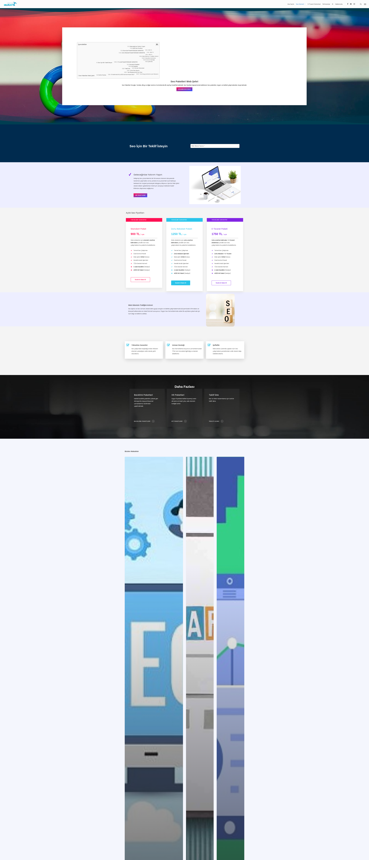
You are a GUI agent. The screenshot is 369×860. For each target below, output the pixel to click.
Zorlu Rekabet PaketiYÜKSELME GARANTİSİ (133, 53)
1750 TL (150, 54)
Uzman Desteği (150, 60)
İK (332, 4)
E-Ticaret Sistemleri (314, 4)
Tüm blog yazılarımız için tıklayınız (148, 74)
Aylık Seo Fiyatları (138, 48)
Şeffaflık (150, 61)
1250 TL (151, 52)
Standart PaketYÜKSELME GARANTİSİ (133, 50)
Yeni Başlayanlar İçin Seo (134, 72)
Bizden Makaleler (139, 68)
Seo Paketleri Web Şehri (86, 76)
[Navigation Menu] (365, 4)
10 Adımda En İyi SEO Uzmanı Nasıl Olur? (122, 74)
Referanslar (326, 4)
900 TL (150, 50)
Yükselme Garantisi (150, 58)
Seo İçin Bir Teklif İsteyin (105, 62)
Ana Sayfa (291, 4)
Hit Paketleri (134, 66)
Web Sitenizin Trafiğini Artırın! (150, 56)
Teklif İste (127, 68)
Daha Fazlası (102, 75)
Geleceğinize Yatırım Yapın (137, 46)
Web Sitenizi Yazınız (198, 146)
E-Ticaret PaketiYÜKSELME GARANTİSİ (127, 62)
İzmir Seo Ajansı (134, 70)
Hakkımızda (338, 4)
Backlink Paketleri (134, 64)
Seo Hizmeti (300, 4)
